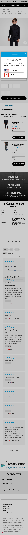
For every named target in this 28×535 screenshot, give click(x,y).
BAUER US (16, 70)
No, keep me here (16, 75)
